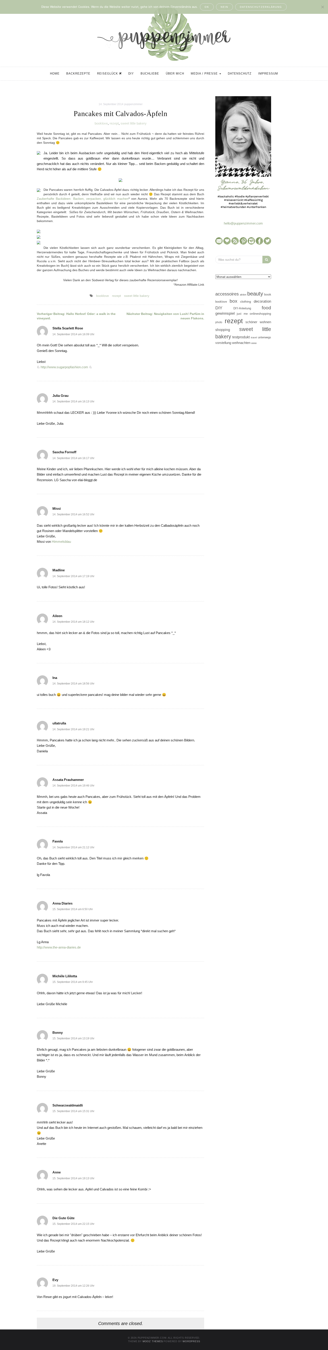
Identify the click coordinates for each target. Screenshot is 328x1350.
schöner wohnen (258, 322)
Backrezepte (78, 73)
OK (207, 7)
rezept (114, 123)
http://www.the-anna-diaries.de (59, 947)
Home (55, 73)
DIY (131, 73)
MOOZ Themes (153, 1341)
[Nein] (322, 7)
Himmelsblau (61, 541)
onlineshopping (260, 313)
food (266, 307)
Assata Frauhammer (68, 780)
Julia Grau (60, 395)
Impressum (268, 73)
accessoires (227, 293)
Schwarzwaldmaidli (67, 1105)
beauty (255, 294)
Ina (54, 678)
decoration (262, 301)
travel (254, 337)
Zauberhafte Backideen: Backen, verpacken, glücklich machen (83, 198)
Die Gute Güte (63, 1218)
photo (218, 322)
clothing (245, 301)
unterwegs (264, 337)
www (254, 343)
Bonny (57, 1032)
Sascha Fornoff (64, 452)
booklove (101, 123)
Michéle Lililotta (64, 976)
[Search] (266, 259)
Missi (56, 508)
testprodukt (241, 337)
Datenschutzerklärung (261, 7)
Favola (57, 841)
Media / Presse (205, 73)
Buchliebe (150, 73)
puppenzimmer (133, 104)
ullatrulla (59, 723)
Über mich (175, 73)
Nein (224, 7)
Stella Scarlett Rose (67, 328)
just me (242, 313)
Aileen (57, 616)
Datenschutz (239, 73)
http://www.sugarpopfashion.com (64, 367)
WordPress (191, 1341)
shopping (222, 330)
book (267, 294)
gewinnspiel (225, 313)
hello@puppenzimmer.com (243, 223)
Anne (56, 1172)
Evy (55, 1280)
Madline (58, 570)
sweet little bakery (133, 123)
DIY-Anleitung (242, 308)
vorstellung (223, 343)
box (233, 301)
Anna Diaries (62, 903)
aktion (243, 294)
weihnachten (241, 343)
